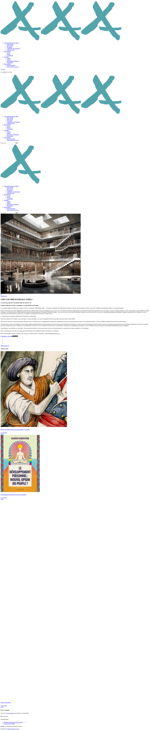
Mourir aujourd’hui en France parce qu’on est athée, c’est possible (15, 429)
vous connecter (10, 713)
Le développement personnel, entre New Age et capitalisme (13, 494)
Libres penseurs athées (9, 723)
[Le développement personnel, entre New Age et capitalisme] (20, 491)
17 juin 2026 (4, 432)
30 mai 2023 (4, 296)
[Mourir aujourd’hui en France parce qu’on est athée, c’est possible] (34, 426)
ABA (2, 434)
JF (1, 294)
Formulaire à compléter (6, 336)
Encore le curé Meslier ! (6, 702)
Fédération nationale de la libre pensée (13, 722)
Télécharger (15, 336)
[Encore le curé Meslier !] (69, 699)
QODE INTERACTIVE (13, 729)
